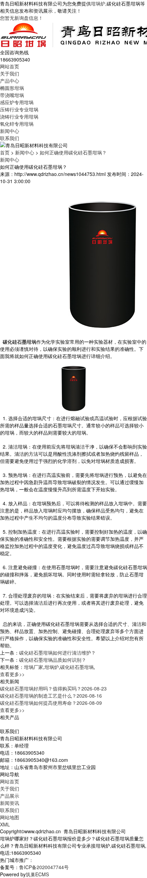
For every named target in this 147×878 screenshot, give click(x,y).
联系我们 (9, 138)
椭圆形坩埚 (12, 87)
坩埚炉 (98, 3)
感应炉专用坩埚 (17, 102)
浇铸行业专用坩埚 (19, 116)
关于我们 (9, 73)
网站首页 (9, 66)
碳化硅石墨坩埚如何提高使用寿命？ (51, 702)
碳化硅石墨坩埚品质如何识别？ (52, 659)
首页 (5, 152)
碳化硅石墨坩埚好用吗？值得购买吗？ (53, 688)
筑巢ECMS (37, 874)
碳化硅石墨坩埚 (77, 666)
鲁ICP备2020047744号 (44, 867)
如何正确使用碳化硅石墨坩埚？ (73, 152)
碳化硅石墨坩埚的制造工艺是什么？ (51, 695)
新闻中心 (9, 130)
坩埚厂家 (33, 666)
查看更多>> (12, 674)
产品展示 (9, 795)
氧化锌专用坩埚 (17, 123)
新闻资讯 (9, 802)
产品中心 (9, 80)
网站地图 (9, 817)
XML (5, 824)
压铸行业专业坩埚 (19, 109)
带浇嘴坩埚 (12, 95)
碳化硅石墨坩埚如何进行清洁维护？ (57, 652)
